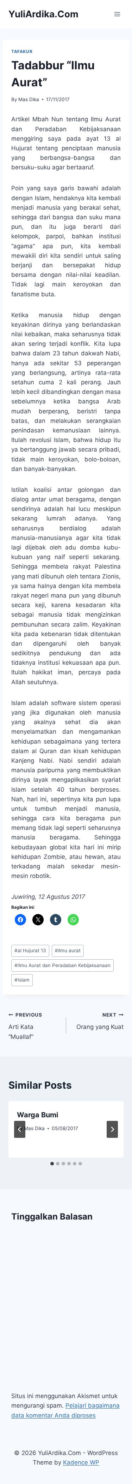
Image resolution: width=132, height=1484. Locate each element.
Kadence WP (81, 1462)
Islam (22, 980)
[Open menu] (117, 13)
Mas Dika (28, 99)
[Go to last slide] (19, 1129)
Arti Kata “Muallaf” (25, 1026)
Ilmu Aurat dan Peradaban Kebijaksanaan (62, 965)
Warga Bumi (37, 1115)
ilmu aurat (68, 950)
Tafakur (21, 51)
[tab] (52, 1163)
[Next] (112, 1129)
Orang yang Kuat (100, 1021)
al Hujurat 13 (30, 950)
